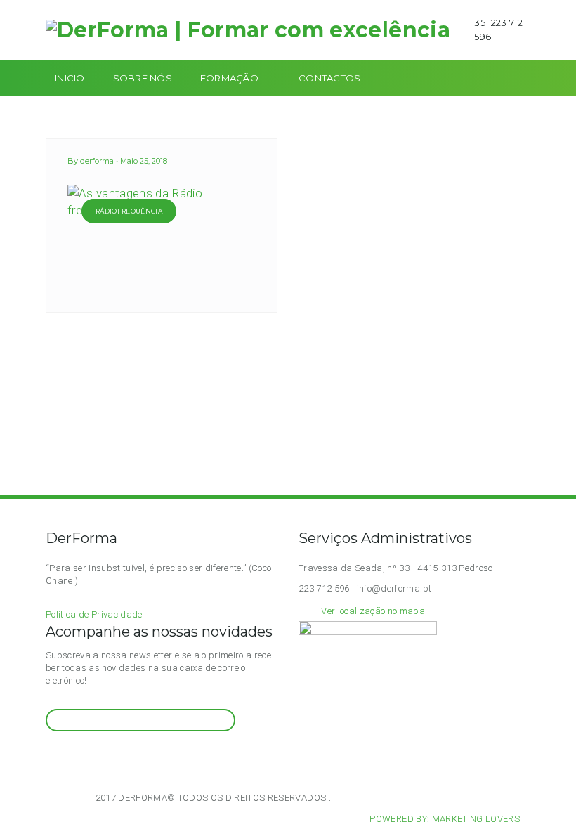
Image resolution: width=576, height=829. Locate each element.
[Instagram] (51, 757)
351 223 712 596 (498, 29)
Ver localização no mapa (373, 611)
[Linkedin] (102, 757)
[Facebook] (68, 757)
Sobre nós (142, 78)
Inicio (70, 78)
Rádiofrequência (129, 211)
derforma (97, 161)
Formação (229, 78)
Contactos (329, 78)
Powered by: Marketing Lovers (444, 819)
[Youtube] (85, 757)
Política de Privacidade (94, 614)
